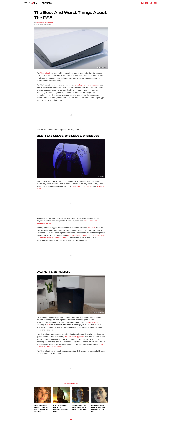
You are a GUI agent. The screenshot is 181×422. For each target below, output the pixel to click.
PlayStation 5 (45, 73)
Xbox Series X (92, 322)
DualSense (91, 228)
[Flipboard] (142, 3)
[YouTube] (138, 3)
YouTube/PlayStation (101, 67)
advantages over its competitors (87, 85)
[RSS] (155, 3)
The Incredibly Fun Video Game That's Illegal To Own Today (79, 407)
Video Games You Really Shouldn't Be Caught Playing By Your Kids (41, 408)
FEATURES (47, 3)
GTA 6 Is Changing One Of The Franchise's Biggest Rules (60, 408)
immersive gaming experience (78, 235)
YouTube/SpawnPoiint (98, 312)
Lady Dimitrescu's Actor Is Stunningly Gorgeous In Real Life (98, 408)
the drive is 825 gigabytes (74, 337)
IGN (48, 325)
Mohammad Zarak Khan (44, 22)
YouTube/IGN (100, 176)
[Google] (151, 3)
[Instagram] (146, 3)
